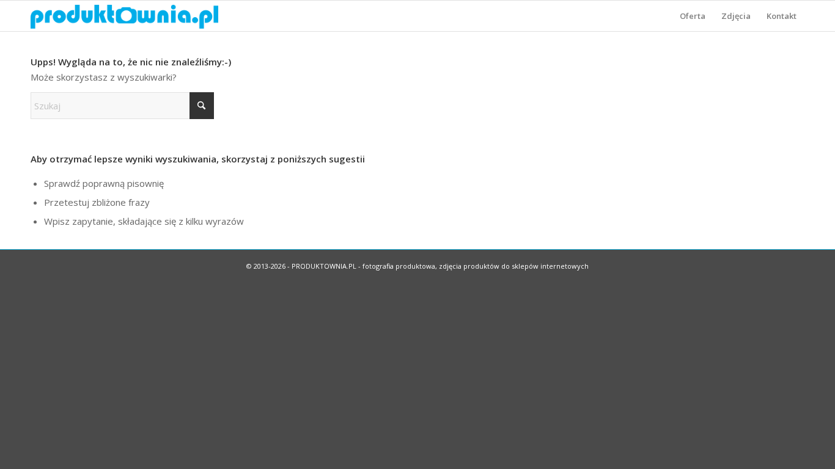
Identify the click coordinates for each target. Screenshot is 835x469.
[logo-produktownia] (124, 16)
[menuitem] (692, 16)
